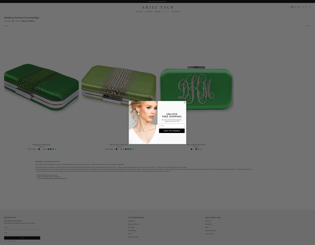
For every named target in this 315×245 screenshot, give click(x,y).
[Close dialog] (185, 102)
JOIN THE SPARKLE (171, 131)
